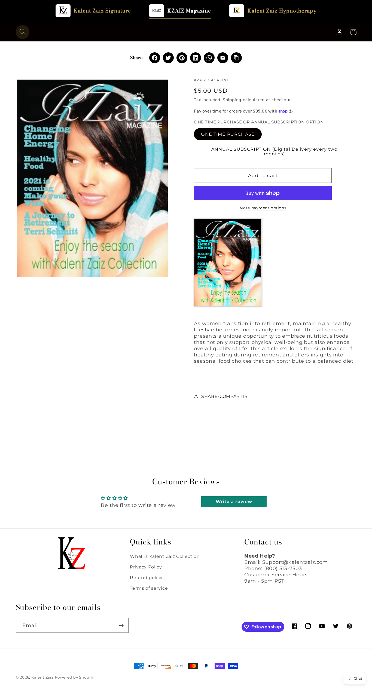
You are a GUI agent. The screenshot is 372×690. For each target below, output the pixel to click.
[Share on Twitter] (168, 57)
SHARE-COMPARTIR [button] (224, 396)
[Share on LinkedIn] (195, 57)
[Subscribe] (121, 625)
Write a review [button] (234, 501)
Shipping (232, 100)
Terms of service (149, 588)
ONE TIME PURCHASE (228, 134)
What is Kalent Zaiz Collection (165, 556)
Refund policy (146, 577)
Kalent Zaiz (42, 677)
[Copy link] (236, 57)
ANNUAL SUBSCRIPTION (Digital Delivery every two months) (274, 151)
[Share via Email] (222, 57)
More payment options (263, 208)
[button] (23, 32)
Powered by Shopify (74, 677)
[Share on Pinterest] (181, 57)
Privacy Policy (146, 567)
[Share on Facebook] (154, 57)
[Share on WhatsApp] (209, 57)
